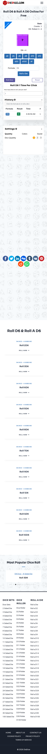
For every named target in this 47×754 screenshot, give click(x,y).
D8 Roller (20, 634)
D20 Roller (21, 679)
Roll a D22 (34, 683)
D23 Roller (21, 690)
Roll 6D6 (24, 387)
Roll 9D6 (24, 471)
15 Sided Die (8, 657)
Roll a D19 (34, 672)
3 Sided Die (7, 612)
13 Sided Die (8, 649)
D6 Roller (20, 626)
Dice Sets (6, 604)
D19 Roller (21, 675)
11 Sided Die (8, 642)
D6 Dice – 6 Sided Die (24, 341)
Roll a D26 (34, 698)
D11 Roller (21, 645)
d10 (32, 56)
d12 (39, 56)
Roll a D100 (35, 716)
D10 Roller (21, 641)
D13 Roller (21, 652)
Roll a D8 (34, 630)
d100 (24, 61)
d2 (7, 56)
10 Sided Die (8, 638)
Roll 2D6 (24, 345)
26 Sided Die (8, 698)
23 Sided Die (8, 687)
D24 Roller (21, 694)
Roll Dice (9, 80)
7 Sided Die (7, 627)
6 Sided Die (7, 623)
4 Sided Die (7, 615)
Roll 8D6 (24, 429)
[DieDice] (13, 2)
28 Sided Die (8, 705)
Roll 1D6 (24, 493)
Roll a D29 (34, 709)
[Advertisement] (21, 170)
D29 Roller (21, 712)
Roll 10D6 (24, 535)
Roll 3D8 (23, 578)
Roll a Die (23, 73)
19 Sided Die (8, 672)
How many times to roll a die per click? (15, 89)
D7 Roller (20, 630)
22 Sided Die (8, 683)
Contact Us (35, 733)
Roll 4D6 (24, 514)
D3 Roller (20, 615)
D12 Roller (21, 649)
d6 (19, 56)
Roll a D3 (34, 612)
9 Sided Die (7, 634)
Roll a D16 (34, 660)
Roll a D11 (34, 642)
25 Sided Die (8, 694)
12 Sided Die (8, 645)
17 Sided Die (8, 664)
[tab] (13, 584)
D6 (7, 114)
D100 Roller (21, 720)
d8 (26, 56)
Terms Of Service (24, 740)
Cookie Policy (14, 736)
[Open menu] (41, 3)
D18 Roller (21, 671)
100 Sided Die (8, 716)
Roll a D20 (34, 675)
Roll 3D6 (24, 366)
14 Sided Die (8, 653)
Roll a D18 (34, 668)
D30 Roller (21, 716)
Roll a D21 (34, 679)
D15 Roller (21, 660)
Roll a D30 (34, 713)
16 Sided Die (8, 660)
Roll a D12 (34, 645)
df (31, 61)
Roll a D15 (34, 657)
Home (8, 733)
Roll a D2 (34, 608)
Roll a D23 (34, 687)
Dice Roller (21, 608)
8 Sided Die (7, 630)
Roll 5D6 (24, 408)
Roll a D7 (34, 627)
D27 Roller (21, 705)
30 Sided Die (8, 713)
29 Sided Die (8, 709)
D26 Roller (21, 701)
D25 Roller (21, 697)
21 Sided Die (8, 679)
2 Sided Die (7, 608)
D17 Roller (21, 667)
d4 (13, 56)
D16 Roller (21, 664)
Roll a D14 (34, 653)
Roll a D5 (34, 619)
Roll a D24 (34, 690)
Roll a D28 (34, 705)
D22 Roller (21, 686)
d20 (16, 61)
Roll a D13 (34, 649)
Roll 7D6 (24, 450)
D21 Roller (21, 682)
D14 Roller (21, 656)
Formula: (12, 68)
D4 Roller (20, 619)
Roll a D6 (34, 623)
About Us (20, 733)
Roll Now (24, 350)
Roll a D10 (34, 638)
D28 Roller (21, 708)
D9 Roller (20, 637)
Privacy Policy (33, 736)
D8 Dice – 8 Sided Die (23, 573)
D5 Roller (20, 623)
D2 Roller (20, 611)
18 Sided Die (8, 668)
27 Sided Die (8, 701)
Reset (37, 80)
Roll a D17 (34, 664)
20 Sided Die (8, 675)
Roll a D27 (34, 701)
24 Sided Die (8, 690)
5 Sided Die (7, 619)
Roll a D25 (34, 694)
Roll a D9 (34, 634)
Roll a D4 (34, 615)
